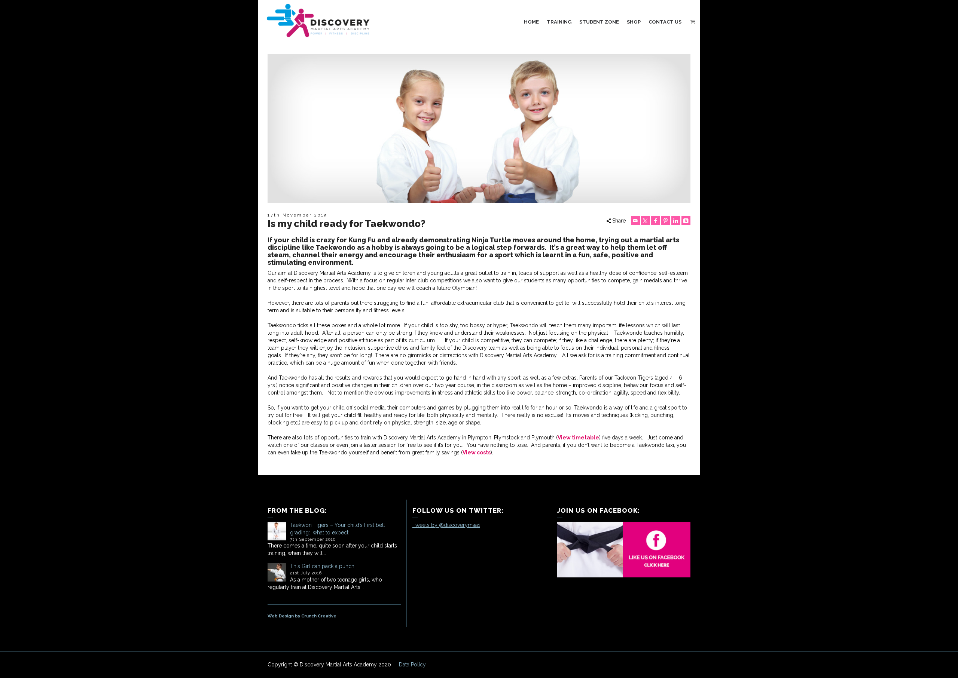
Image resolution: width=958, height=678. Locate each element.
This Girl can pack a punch (322, 566)
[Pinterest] (665, 220)
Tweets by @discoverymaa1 (446, 525)
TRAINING (559, 22)
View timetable (578, 438)
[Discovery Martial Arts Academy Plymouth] (318, 20)
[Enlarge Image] (479, 128)
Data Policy (412, 665)
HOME (531, 22)
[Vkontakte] (685, 220)
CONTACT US (665, 22)
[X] (645, 220)
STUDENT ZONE (599, 22)
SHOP (634, 22)
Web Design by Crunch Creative (302, 616)
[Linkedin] (675, 220)
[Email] (635, 220)
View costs (477, 452)
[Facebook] (655, 220)
